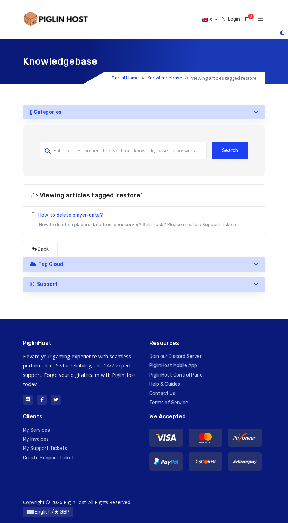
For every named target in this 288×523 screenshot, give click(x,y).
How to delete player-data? (139, 219)
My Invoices (36, 439)
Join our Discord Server (175, 356)
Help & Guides (164, 384)
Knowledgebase (165, 77)
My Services (36, 430)
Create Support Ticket (48, 458)
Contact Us (162, 394)
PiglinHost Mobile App (173, 365)
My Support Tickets (45, 448)
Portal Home (125, 77)
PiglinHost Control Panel (176, 375)
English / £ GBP (52, 512)
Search (230, 150)
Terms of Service (168, 403)
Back (43, 249)
